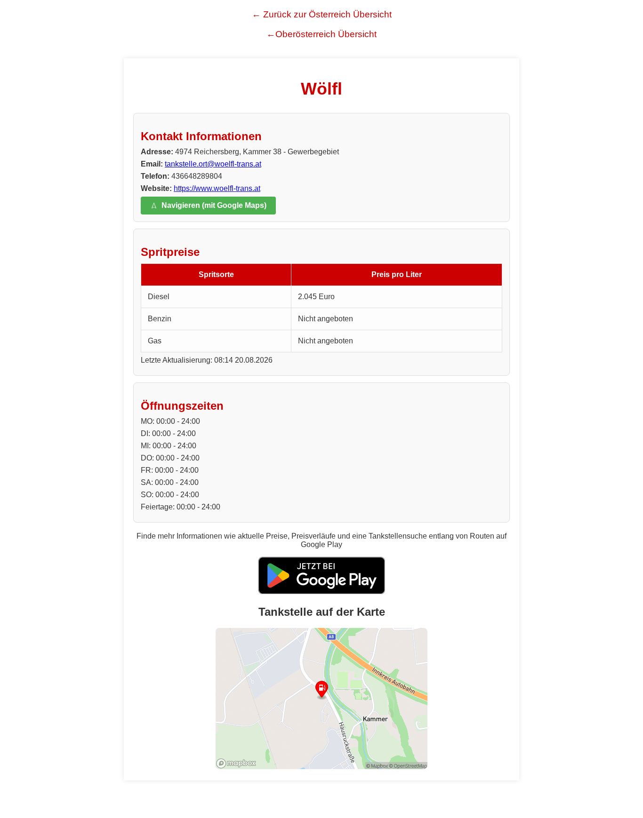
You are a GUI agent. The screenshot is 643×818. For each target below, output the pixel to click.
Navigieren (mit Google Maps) (213, 205)
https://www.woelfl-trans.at (217, 188)
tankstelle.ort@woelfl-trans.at (213, 164)
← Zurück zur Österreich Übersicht (322, 14)
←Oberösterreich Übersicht (321, 34)
